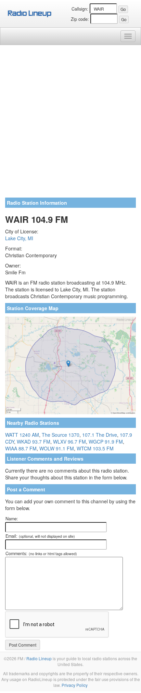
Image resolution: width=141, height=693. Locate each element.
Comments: (41, 553)
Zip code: (80, 19)
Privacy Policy (75, 685)
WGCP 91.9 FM (106, 441)
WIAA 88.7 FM (21, 448)
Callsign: (80, 9)
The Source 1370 (60, 434)
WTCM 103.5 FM (95, 448)
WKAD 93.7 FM (33, 441)
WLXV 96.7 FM (69, 441)
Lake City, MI (19, 238)
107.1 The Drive (99, 434)
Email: (40, 536)
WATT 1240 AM (22, 434)
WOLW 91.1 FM (56, 448)
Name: (11, 519)
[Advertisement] (70, 124)
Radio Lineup (39, 658)
